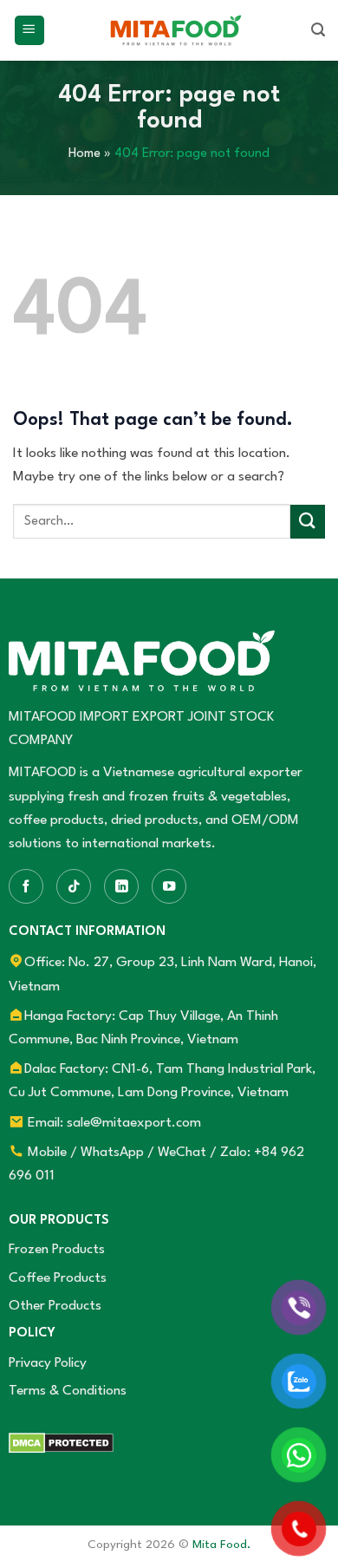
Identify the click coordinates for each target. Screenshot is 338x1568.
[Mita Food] (176, 30)
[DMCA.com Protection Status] (61, 1442)
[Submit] (307, 522)
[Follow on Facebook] (26, 886)
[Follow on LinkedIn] (121, 886)
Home (84, 154)
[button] (29, 31)
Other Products (55, 1306)
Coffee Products (58, 1278)
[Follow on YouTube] (169, 886)
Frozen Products (57, 1250)
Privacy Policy (48, 1363)
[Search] (318, 30)
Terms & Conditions (68, 1391)
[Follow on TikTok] (73, 886)
